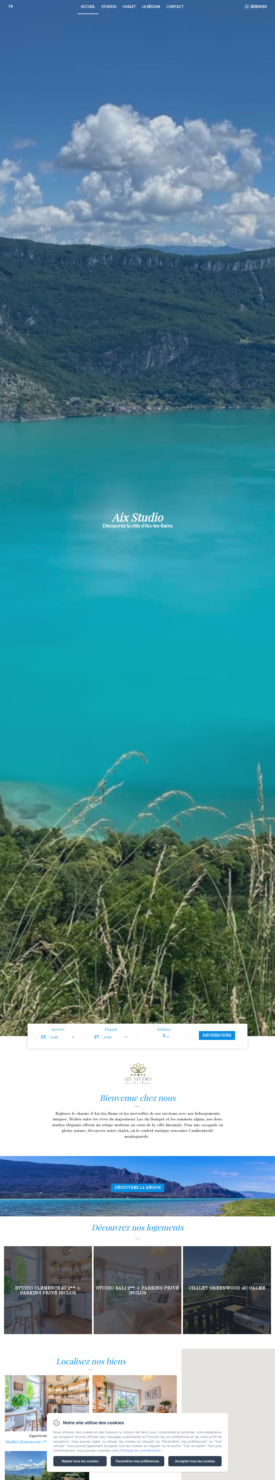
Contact (175, 6)
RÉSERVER (258, 6)
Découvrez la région (138, 1188)
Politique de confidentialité (140, 1450)
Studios (108, 6)
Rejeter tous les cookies (80, 1461)
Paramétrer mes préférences (137, 1461)
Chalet (129, 6)
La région (151, 6)
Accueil (88, 6)
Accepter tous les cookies (195, 1461)
